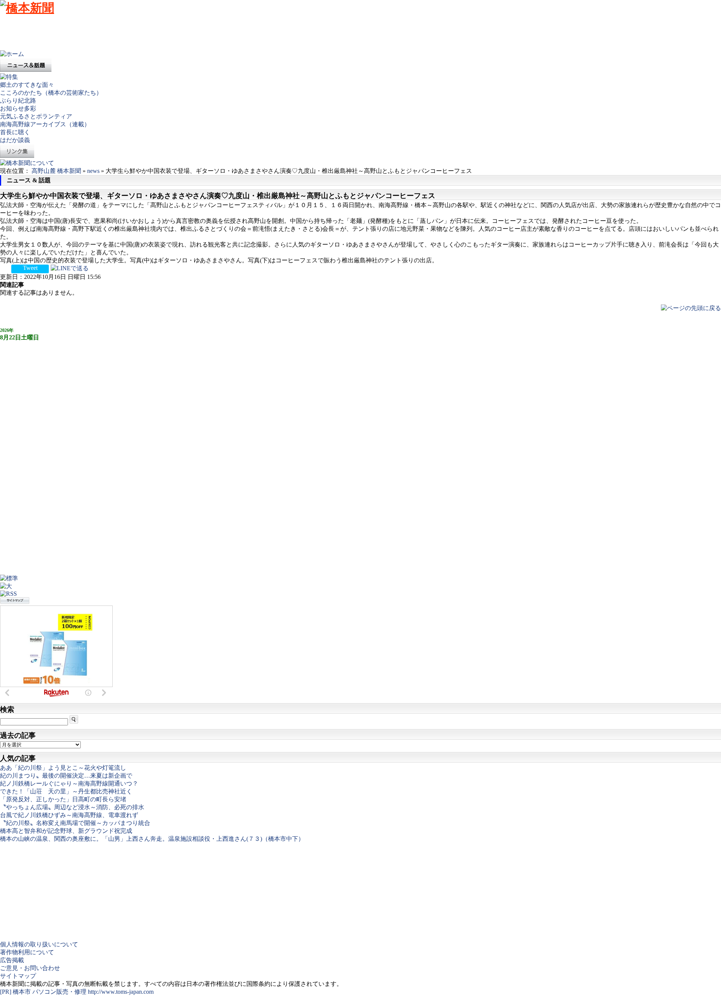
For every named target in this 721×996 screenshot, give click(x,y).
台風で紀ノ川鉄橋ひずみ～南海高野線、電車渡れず (69, 815)
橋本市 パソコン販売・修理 (50, 991)
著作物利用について (27, 952)
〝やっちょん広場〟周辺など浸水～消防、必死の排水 (72, 807)
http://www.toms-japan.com (121, 991)
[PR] (5, 991)
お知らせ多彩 (18, 108)
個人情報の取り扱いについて (39, 944)
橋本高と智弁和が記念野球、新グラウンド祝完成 (66, 831)
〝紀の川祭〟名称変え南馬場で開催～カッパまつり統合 (75, 823)
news (93, 171)
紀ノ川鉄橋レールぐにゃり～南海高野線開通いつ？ (69, 783)
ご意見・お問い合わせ (30, 968)
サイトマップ (18, 976)
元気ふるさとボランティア (36, 116)
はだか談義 (15, 140)
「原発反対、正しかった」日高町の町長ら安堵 (63, 799)
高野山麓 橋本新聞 (56, 171)
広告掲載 (12, 960)
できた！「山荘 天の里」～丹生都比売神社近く (66, 791)
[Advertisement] (136, 33)
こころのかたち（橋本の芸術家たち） (51, 92)
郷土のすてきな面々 (27, 85)
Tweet (30, 268)
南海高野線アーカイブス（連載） (45, 124)
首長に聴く (15, 132)
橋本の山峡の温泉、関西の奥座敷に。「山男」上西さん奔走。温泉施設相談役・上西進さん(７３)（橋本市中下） (152, 839)
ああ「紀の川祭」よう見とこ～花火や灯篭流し (63, 767)
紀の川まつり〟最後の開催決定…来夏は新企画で (66, 775)
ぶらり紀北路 (18, 100)
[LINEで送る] (70, 268)
